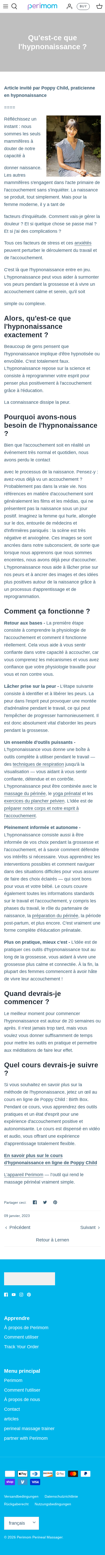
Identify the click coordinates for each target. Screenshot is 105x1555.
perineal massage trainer (29, 1428)
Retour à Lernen (52, 1239)
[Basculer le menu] (5, 6)
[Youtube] (14, 1295)
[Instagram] (21, 1295)
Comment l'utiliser (22, 1390)
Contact (12, 1409)
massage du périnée (25, 793)
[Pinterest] (29, 1295)
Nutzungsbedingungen (53, 1504)
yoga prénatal (67, 793)
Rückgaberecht (16, 1504)
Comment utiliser (21, 1337)
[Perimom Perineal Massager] (42, 6)
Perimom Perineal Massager (39, 1537)
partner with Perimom (26, 1438)
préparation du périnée (55, 915)
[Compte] (68, 6)
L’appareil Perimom (23, 1174)
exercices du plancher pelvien (34, 801)
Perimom (13, 1380)
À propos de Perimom (26, 1327)
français (17, 1523)
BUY (83, 6)
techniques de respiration (38, 764)
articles (11, 1418)
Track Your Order (21, 1346)
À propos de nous (22, 1399)
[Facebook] (6, 1295)
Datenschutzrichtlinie (61, 1496)
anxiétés (82, 242)
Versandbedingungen (21, 1496)
